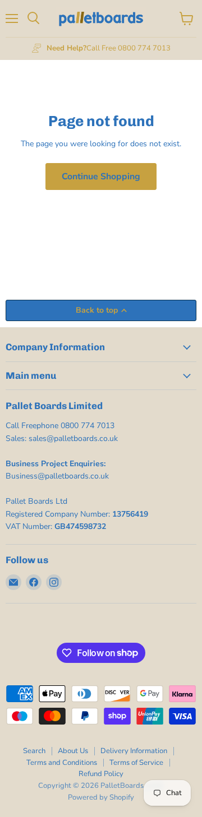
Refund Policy (101, 774)
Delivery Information (133, 751)
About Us (73, 751)
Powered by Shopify (101, 797)
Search (34, 751)
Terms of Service (136, 763)
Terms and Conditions (61, 763)
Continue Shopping (101, 176)
